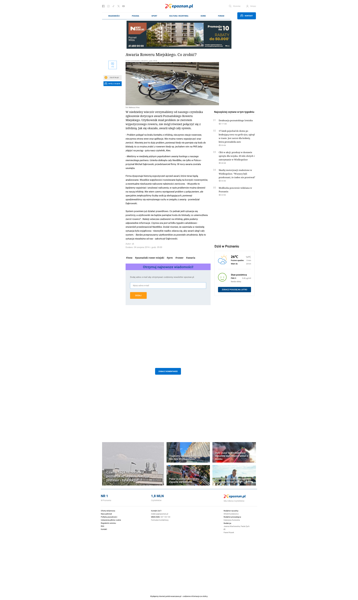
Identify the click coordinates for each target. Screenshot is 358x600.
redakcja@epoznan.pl (159, 514)
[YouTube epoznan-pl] (123, 6)
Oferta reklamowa (108, 511)
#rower (179, 257)
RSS (102, 526)
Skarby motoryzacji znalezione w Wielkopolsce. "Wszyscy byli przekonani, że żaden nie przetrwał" (237, 174)
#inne (129, 257)
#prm (170, 257)
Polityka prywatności (109, 517)
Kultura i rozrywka (178, 15)
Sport (154, 15)
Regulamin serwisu (108, 523)
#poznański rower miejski (149, 257)
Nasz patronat (106, 514)
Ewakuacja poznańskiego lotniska (236, 120)
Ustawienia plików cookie (111, 520)
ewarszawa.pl (175, 596)
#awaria (190, 257)
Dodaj (138, 295)
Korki (203, 15)
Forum (221, 15)
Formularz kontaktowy (160, 520)
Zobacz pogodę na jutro (234, 289)
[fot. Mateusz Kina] (168, 83)
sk (133, 243)
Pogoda (135, 15)
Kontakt (249, 16)
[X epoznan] (118, 6)
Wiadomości (114, 15)
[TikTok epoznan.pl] (113, 6)
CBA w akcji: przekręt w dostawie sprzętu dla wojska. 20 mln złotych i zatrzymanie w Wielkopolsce (237, 156)
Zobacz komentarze (168, 371)
